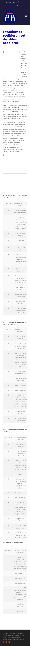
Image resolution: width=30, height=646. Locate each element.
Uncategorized (20, 47)
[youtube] (14, 6)
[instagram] (17, 6)
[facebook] (3, 642)
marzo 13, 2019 (8, 47)
